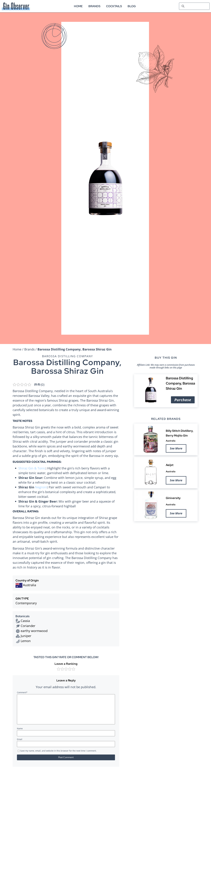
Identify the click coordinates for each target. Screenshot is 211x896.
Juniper (26, 636)
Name (20, 729)
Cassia (25, 620)
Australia (170, 440)
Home (78, 6)
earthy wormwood (34, 631)
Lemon (26, 641)
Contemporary (26, 603)
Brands (94, 6)
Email (19, 739)
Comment (22, 692)
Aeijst (169, 465)
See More (176, 448)
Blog (132, 6)
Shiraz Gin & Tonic (32, 468)
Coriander (28, 626)
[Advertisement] (166, 546)
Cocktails (114, 6)
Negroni (41, 487)
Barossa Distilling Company (67, 356)
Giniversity (173, 498)
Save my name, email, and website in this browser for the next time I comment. (58, 751)
